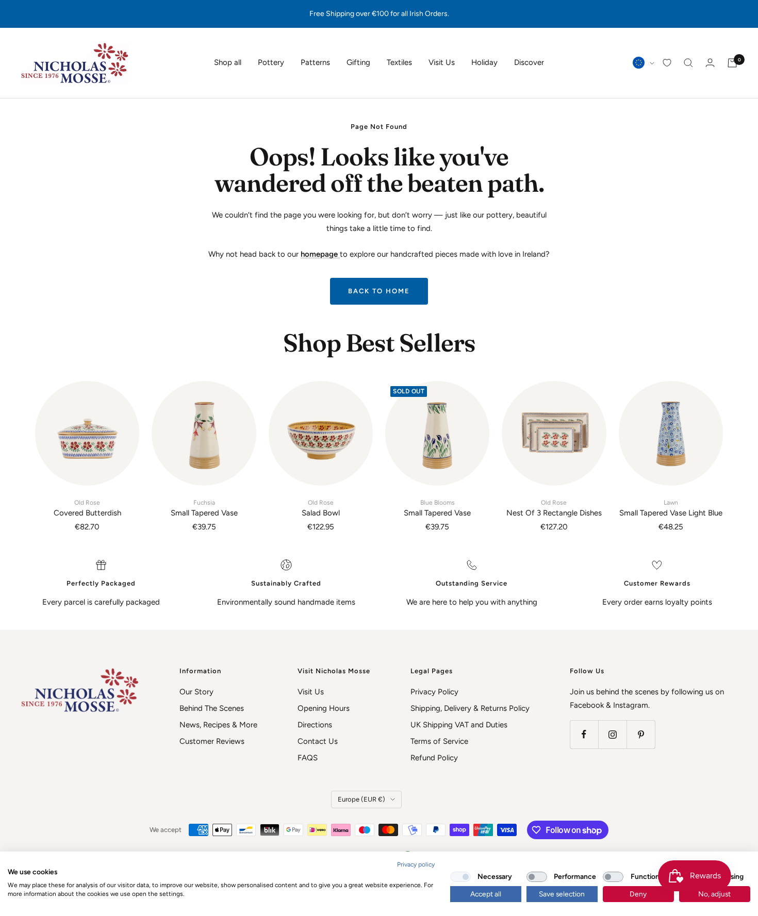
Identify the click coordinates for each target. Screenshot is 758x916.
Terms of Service (439, 741)
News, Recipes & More (218, 724)
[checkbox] (460, 877)
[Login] (710, 62)
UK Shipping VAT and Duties (458, 724)
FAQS (308, 757)
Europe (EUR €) (361, 799)
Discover (529, 62)
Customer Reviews (211, 741)
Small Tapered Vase (204, 508)
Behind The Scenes (211, 708)
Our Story (196, 691)
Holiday (484, 62)
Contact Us (318, 741)
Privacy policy (416, 864)
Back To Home (379, 291)
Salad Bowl (321, 508)
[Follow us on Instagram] (612, 734)
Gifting (358, 62)
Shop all (227, 62)
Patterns (315, 62)
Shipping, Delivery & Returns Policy (470, 708)
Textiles (399, 62)
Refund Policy (434, 757)
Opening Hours (324, 708)
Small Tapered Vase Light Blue (670, 508)
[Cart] (732, 63)
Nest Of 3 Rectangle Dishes (554, 508)
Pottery (271, 62)
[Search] (688, 63)
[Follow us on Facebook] (584, 734)
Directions (315, 724)
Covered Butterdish (87, 508)
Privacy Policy (434, 691)
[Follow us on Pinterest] (641, 734)
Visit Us (442, 62)
